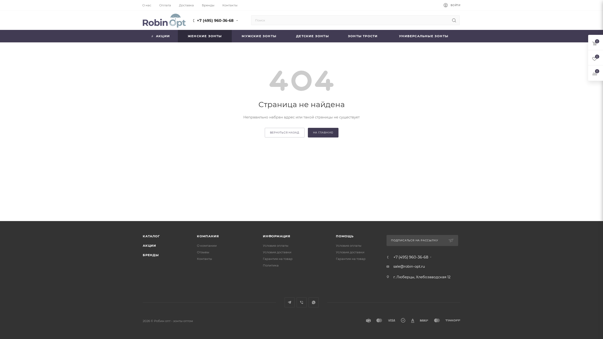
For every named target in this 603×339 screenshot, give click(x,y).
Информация (276, 236)
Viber (302, 302)
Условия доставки (277, 252)
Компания (208, 236)
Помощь (345, 236)
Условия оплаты (275, 245)
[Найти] (454, 20)
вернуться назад (284, 132)
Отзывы (203, 252)
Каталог (151, 236)
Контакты (204, 259)
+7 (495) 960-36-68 (215, 20)
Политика (271, 265)
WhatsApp (314, 302)
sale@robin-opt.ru (409, 266)
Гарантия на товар (278, 259)
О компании (207, 245)
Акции (149, 245)
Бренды (151, 255)
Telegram (290, 302)
